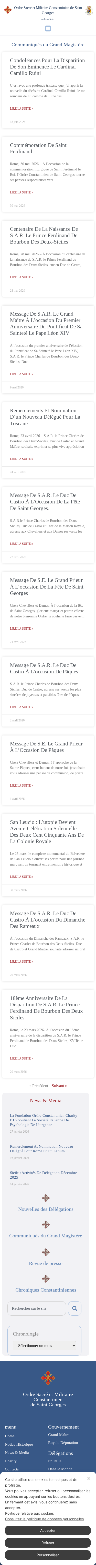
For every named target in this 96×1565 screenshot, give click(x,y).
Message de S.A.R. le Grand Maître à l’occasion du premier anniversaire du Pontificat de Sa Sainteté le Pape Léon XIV (46, 323)
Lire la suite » (21, 108)
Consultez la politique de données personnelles (44, 1519)
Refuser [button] (47, 1542)
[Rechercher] (74, 1308)
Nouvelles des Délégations (45, 1209)
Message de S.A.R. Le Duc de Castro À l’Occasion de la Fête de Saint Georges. (45, 501)
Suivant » (59, 1086)
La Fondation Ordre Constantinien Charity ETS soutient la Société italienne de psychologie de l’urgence (43, 1120)
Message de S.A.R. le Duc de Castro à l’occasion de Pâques (44, 668)
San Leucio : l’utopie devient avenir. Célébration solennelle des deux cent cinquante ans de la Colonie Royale (47, 832)
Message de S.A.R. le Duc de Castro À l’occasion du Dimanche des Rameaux (47, 919)
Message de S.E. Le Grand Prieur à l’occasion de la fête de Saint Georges (46, 586)
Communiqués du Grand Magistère (45, 1235)
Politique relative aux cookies (29, 1513)
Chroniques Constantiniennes (45, 1290)
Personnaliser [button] (48, 1555)
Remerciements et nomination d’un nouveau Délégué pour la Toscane (45, 416)
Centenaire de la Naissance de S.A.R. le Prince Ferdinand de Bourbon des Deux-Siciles (44, 235)
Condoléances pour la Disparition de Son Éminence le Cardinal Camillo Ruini (47, 66)
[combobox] (36, 1308)
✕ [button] (89, 1478)
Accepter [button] (48, 1530)
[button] (48, 28)
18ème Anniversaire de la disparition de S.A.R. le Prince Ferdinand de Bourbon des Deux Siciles (46, 1008)
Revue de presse (45, 1263)
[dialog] (48, 1518)
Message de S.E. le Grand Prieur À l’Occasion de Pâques (46, 747)
